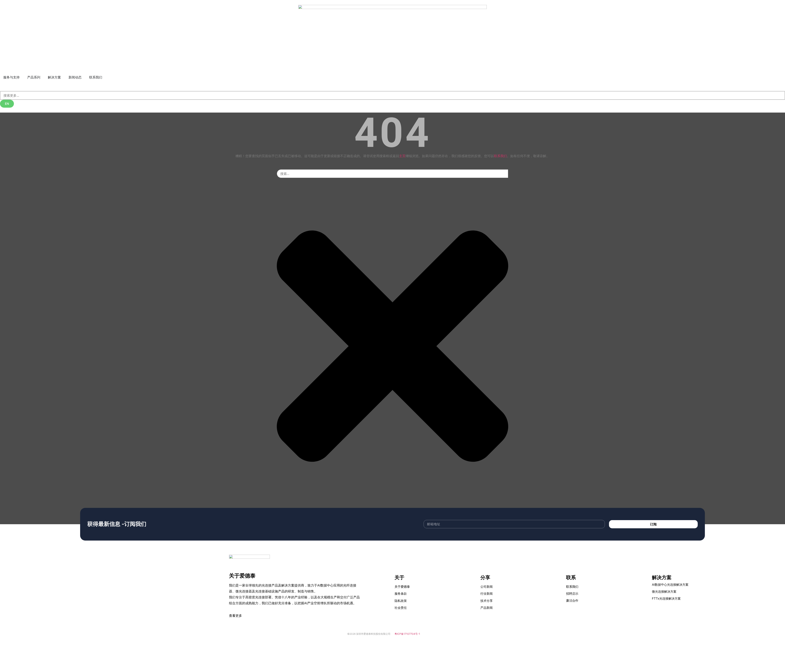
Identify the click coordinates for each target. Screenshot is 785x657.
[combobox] (392, 95)
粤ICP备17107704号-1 (407, 633)
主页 (402, 156)
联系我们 (500, 156)
